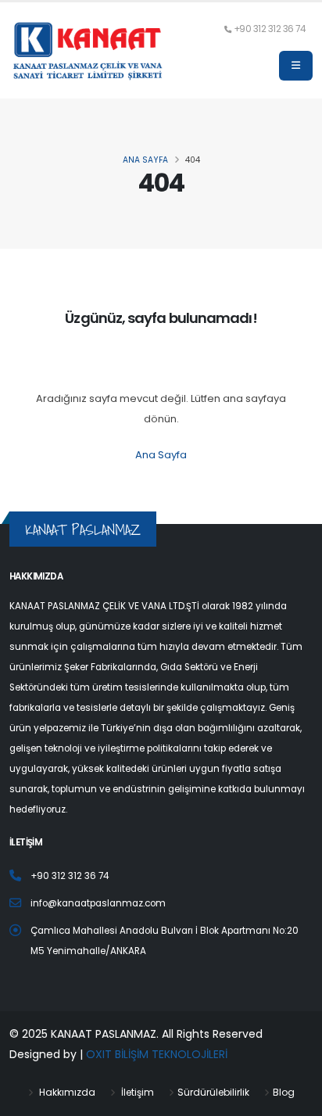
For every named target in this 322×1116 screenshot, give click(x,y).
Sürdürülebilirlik (213, 1092)
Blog (284, 1092)
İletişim (136, 1092)
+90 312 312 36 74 (270, 29)
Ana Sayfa (161, 454)
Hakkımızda (66, 1092)
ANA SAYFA (145, 160)
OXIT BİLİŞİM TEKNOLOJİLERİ (156, 1054)
